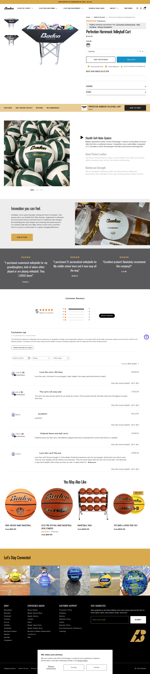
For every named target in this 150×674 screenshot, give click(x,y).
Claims (61, 622)
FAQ (29, 637)
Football (7, 619)
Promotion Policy (65, 610)
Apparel (7, 634)
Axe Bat (7, 637)
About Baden (33, 610)
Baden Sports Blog (35, 613)
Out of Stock (101, 60)
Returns (62, 616)
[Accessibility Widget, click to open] (146, 337)
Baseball (7, 613)
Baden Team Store (35, 625)
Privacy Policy (83, 661)
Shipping (62, 613)
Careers (31, 619)
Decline (96, 667)
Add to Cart (135, 108)
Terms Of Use (23, 668)
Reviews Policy (64, 625)
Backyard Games (10, 631)
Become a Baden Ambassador (39, 631)
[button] (113, 142)
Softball (7, 625)
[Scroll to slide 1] (32, 190)
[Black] (88, 45)
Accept (74, 667)
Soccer (6, 622)
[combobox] (41, 358)
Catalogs (62, 631)
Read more (92, 462)
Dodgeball (8, 640)
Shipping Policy (10, 668)
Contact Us (32, 634)
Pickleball (7, 616)
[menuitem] (25, 8)
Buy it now (131, 59)
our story (22, 237)
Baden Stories (33, 616)
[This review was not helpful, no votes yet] (136, 383)
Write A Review (107, 316)
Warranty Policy (65, 619)
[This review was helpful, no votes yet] (132, 383)
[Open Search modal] (137, 8)
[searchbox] (19, 358)
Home (88, 17)
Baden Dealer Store (35, 628)
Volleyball (7, 628)
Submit (138, 620)
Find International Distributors (70, 628)
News (30, 622)
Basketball (8, 610)
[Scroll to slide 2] (36, 190)
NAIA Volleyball (99, 17)
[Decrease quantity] (137, 51)
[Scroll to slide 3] (41, 190)
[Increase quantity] (143, 51)
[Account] (140, 8)
